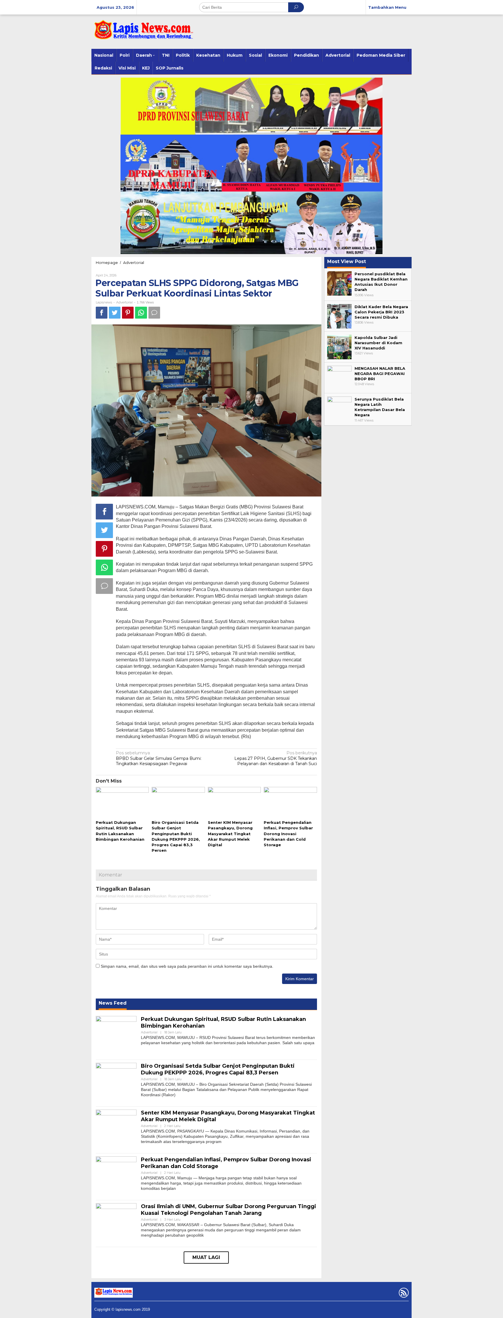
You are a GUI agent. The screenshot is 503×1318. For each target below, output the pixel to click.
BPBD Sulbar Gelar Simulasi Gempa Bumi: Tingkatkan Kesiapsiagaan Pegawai (158, 758)
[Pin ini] (128, 313)
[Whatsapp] (141, 313)
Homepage (107, 262)
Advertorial (133, 262)
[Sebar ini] (101, 313)
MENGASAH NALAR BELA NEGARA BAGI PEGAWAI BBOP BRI (380, 373)
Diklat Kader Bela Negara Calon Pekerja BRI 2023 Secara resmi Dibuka (381, 311)
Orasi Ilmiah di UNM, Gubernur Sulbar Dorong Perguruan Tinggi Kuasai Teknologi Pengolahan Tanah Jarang (228, 1209)
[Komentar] (154, 313)
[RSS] (403, 1294)
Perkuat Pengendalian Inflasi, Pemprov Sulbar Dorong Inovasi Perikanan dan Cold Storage (288, 833)
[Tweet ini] (115, 313)
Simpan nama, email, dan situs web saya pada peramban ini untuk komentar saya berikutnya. (187, 966)
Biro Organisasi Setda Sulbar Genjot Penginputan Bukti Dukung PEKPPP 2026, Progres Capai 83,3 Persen (218, 1069)
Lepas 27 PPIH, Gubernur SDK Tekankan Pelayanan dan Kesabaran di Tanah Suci (275, 758)
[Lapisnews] (142, 32)
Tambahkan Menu (387, 7)
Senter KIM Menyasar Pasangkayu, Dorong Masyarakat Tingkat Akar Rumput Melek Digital (230, 833)
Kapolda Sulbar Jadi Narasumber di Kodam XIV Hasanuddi (378, 342)
